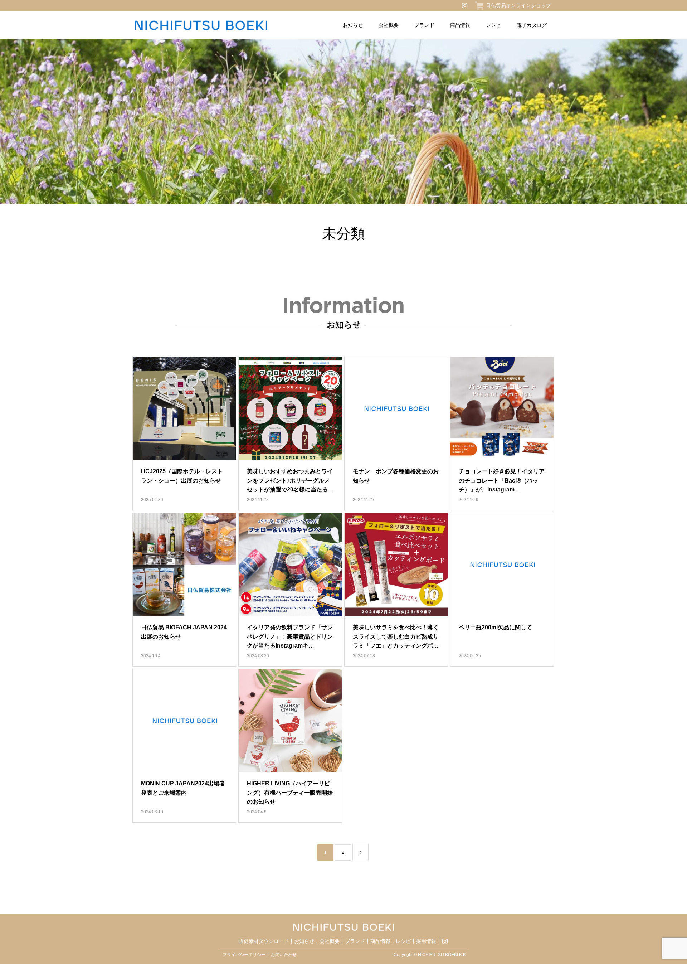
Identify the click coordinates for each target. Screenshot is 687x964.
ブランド (424, 25)
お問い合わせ (284, 955)
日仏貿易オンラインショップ (518, 5)
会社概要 (389, 25)
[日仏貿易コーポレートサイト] (217, 25)
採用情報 (426, 941)
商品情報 (460, 25)
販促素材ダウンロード (264, 941)
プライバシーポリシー (244, 955)
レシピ (493, 25)
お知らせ (353, 25)
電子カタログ (532, 25)
